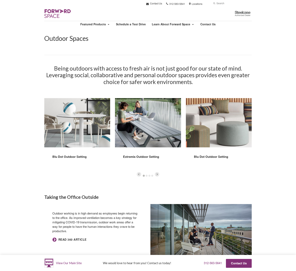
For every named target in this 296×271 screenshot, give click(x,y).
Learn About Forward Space (171, 24)
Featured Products (93, 24)
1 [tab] (144, 176)
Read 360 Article (72, 239)
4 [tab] (152, 176)
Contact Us (155, 3)
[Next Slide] (157, 174)
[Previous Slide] (139, 174)
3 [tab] (149, 176)
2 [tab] (147, 176)
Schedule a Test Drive (131, 24)
